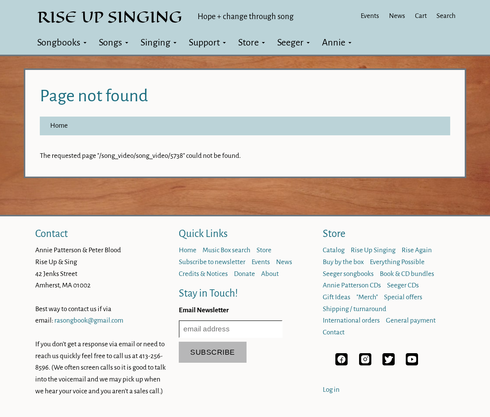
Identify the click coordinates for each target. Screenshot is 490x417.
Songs (110, 42)
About (270, 273)
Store (248, 42)
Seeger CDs (403, 285)
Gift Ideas (336, 297)
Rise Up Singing (373, 250)
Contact (51, 233)
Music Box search (226, 250)
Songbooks (58, 42)
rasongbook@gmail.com (88, 320)
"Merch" (367, 297)
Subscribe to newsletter (212, 262)
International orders (351, 320)
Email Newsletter (204, 310)
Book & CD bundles (407, 273)
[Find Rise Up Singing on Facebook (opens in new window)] (341, 363)
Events (370, 15)
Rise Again (417, 250)
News (397, 15)
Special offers (403, 297)
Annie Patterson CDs (352, 285)
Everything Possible (397, 262)
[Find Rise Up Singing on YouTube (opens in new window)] (412, 363)
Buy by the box (343, 262)
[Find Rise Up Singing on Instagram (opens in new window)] (365, 363)
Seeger (290, 42)
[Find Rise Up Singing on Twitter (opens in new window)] (389, 363)
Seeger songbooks (348, 273)
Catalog (334, 250)
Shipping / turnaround (354, 309)
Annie (333, 42)
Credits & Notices (203, 273)
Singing (155, 42)
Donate (244, 273)
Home (59, 125)
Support (204, 42)
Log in (331, 389)
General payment (411, 320)
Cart (421, 15)
